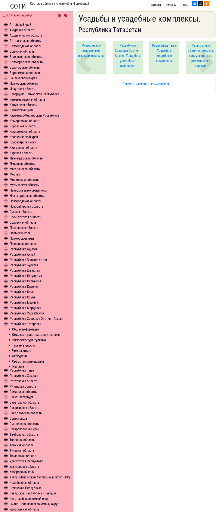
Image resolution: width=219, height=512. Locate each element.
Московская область (24, 180)
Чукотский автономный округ (30, 499)
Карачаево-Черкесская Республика (34, 116)
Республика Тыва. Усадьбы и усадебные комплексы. (164, 53)
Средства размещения (28, 361)
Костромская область (25, 132)
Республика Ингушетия (26, 276)
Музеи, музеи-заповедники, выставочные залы (91, 50)
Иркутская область (23, 89)
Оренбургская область (25, 217)
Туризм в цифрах (24, 345)
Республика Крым (22, 297)
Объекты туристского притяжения (36, 335)
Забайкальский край (23, 78)
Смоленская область (24, 424)
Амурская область (22, 30)
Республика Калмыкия (25, 281)
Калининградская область (28, 99)
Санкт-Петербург (21, 397)
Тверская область (22, 440)
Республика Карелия (24, 287)
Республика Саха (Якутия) (28, 313)
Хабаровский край (22, 472)
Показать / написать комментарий (146, 84)
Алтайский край (20, 25)
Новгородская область (25, 201)
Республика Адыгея (23, 249)
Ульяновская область (24, 467)
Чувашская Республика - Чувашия (33, 493)
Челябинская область (25, 483)
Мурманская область (24, 185)
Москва (15, 174)
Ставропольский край (24, 429)
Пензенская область (24, 228)
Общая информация (25, 329)
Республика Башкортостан (28, 260)
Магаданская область (25, 169)
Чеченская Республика (25, 488)
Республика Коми (22, 292)
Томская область (22, 445)
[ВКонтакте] (194, 3)
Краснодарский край (24, 137)
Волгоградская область (26, 62)
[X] (200, 3)
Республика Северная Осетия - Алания (36, 319)
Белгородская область (25, 46)
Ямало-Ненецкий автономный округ (34, 504)
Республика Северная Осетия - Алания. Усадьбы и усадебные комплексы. (128, 55)
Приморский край (22, 238)
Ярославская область (25, 509)
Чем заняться (21, 351)
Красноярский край (23, 142)
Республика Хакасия (24, 376)
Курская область (21, 153)
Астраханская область (25, 41)
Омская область (21, 212)
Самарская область (23, 392)
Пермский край (20, 233)
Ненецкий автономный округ (29, 190)
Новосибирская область (26, 206)
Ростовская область (24, 381)
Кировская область (23, 126)
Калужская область (23, 105)
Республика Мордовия (25, 308)
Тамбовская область (24, 434)
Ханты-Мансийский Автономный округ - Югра (41, 477)
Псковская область (23, 244)
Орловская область (23, 222)
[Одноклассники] (206, 3)
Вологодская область (25, 67)
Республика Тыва (22, 370)
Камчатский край (21, 110)
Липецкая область (22, 164)
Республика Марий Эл (25, 303)
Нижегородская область (27, 196)
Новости (18, 367)
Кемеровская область (25, 121)
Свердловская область (26, 413)
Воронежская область (25, 73)
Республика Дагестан (25, 271)
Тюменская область (23, 456)
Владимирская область (26, 57)
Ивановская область (24, 83)
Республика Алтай (22, 254)
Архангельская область (26, 35)
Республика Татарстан (25, 324)
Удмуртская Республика (26, 461)
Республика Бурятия (24, 265)
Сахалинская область (24, 408)
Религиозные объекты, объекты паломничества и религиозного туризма (201, 55)
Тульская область (22, 451)
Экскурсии (19, 356)
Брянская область (22, 51)
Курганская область (23, 148)
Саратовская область (24, 402)
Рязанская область (23, 386)
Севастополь (19, 418)
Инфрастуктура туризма (29, 340)
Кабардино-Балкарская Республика (34, 94)
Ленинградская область (26, 158)
